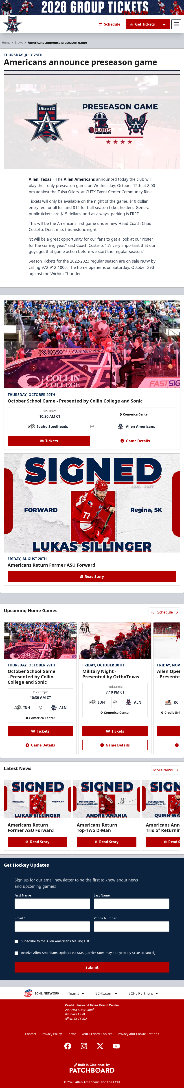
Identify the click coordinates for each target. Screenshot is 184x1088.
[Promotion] (92, 7)
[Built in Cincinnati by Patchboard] (92, 1068)
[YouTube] (116, 1046)
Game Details (138, 440)
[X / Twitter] (100, 1046)
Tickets (51, 440)
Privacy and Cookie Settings (138, 1034)
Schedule (112, 24)
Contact (30, 1034)
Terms (71, 1034)
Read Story (94, 576)
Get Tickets (145, 24)
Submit (92, 967)
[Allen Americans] (12, 24)
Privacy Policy (52, 1034)
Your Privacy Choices (97, 1034)
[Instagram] (84, 1046)
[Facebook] (67, 1046)
